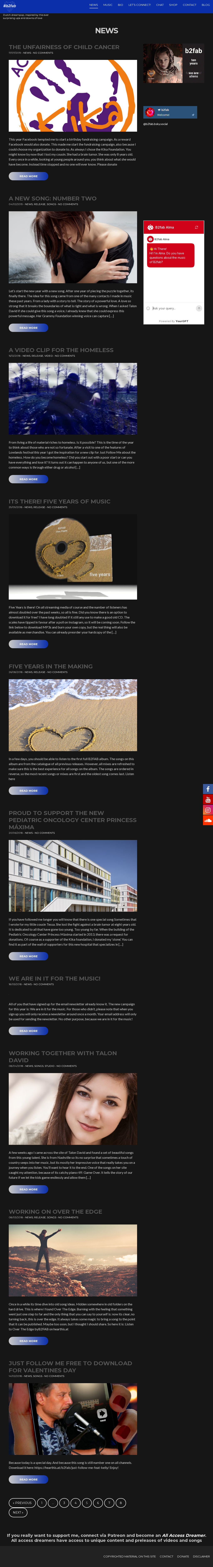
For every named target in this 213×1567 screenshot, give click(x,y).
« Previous (22, 1503)
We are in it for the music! (54, 978)
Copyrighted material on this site (129, 1556)
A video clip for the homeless (61, 350)
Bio (120, 4)
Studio (49, 1065)
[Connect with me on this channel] (170, 112)
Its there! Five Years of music (59, 501)
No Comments (43, 52)
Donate (183, 1556)
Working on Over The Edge (55, 1211)
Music (108, 4)
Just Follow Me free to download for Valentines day (70, 1367)
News (93, 4)
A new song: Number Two (53, 198)
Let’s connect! (140, 4)
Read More (29, 176)
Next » (18, 1512)
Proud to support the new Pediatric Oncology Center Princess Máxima (73, 820)
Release (40, 204)
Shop (173, 4)
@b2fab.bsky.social (155, 124)
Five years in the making (51, 666)
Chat (160, 4)
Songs (51, 204)
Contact (189, 4)
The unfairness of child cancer (64, 47)
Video (49, 355)
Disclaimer (201, 1556)
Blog (206, 4)
